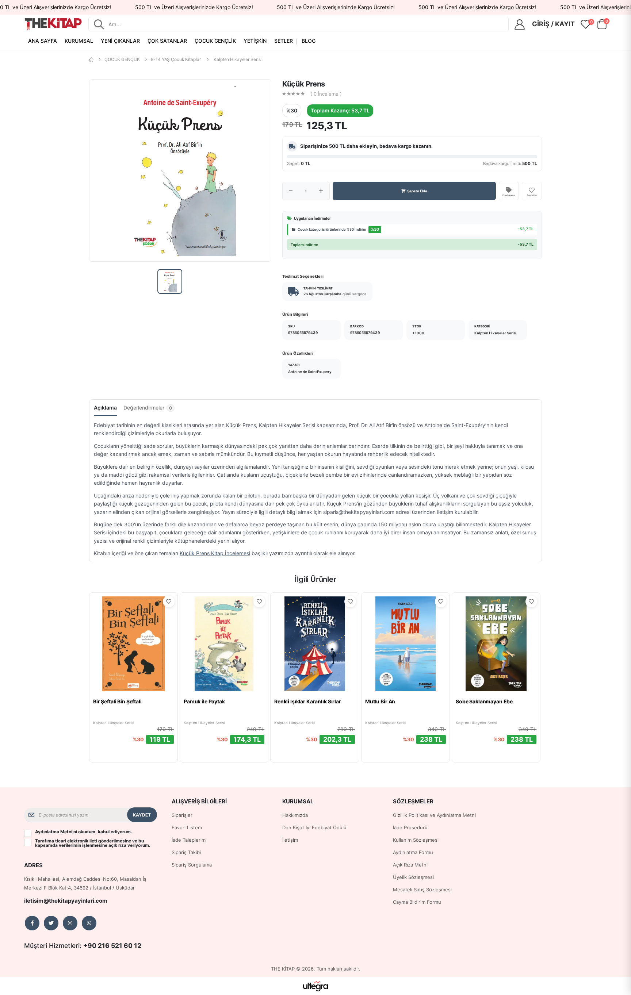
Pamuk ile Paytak (204, 701)
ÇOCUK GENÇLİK (215, 41)
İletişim (290, 840)
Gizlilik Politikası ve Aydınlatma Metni (434, 815)
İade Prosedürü (410, 827)
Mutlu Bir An (380, 701)
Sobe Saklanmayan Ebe (484, 701)
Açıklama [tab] (105, 407)
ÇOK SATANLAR (167, 41)
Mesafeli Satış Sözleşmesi (422, 889)
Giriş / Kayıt (553, 24)
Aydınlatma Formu (413, 852)
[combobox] (305, 24)
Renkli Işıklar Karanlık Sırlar (307, 701)
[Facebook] (32, 923)
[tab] (149, 410)
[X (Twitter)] (51, 923)
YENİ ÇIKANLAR (120, 41)
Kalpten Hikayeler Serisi (237, 59)
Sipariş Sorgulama (192, 865)
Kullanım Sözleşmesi (416, 840)
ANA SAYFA (42, 41)
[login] (522, 24)
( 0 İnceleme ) (326, 94)
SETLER (283, 41)
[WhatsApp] (89, 923)
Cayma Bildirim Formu (417, 902)
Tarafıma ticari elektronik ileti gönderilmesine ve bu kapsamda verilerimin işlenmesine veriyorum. (92, 843)
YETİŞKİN (255, 41)
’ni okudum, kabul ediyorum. (83, 832)
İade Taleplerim (189, 840)
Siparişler (182, 815)
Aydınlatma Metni (53, 831)
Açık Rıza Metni (410, 865)
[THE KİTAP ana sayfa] (53, 24)
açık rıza (117, 845)
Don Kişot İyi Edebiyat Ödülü (314, 827)
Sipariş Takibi (186, 852)
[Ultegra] (315, 985)
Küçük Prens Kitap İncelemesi (215, 553)
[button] (602, 26)
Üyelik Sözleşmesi (413, 877)
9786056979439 (303, 332)
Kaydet (142, 815)
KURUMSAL (79, 41)
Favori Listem (187, 827)
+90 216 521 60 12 (112, 945)
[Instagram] (70, 923)
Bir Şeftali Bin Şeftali (117, 701)
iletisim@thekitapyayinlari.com (65, 900)
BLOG (309, 41)
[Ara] (99, 24)
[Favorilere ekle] (169, 601)
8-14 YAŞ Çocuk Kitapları (176, 59)
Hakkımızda (295, 815)
